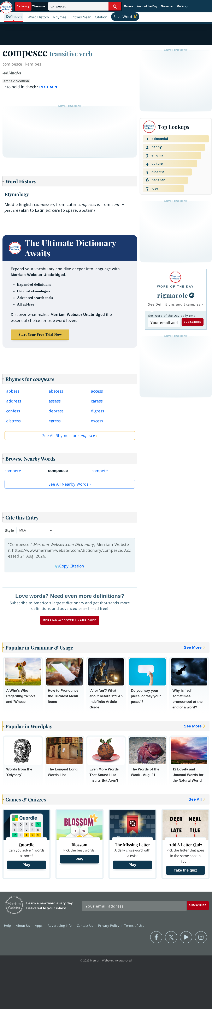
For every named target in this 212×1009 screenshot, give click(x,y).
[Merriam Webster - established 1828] (6, 5)
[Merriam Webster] (175, 277)
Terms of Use (134, 925)
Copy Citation (71, 566)
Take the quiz (185, 870)
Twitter (171, 937)
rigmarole (172, 295)
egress (55, 421)
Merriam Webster (14, 905)
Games (128, 6)
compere (13, 470)
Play (26, 865)
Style (9, 530)
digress (97, 411)
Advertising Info (60, 925)
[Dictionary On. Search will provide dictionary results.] (31, 6)
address (13, 401)
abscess (56, 391)
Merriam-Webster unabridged (70, 620)
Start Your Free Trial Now (40, 334)
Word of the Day (147, 6)
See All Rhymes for (68, 435)
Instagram (201, 937)
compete (100, 470)
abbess (12, 391)
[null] (191, 295)
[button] (182, 6)
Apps (39, 925)
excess (97, 421)
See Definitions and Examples (174, 304)
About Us (23, 925)
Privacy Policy (109, 925)
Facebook (156, 937)
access (97, 391)
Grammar (167, 6)
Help (8, 925)
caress (97, 401)
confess (13, 411)
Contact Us (85, 925)
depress (56, 411)
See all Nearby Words (68, 484)
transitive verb (70, 53)
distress (13, 421)
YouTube (186, 937)
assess (55, 401)
